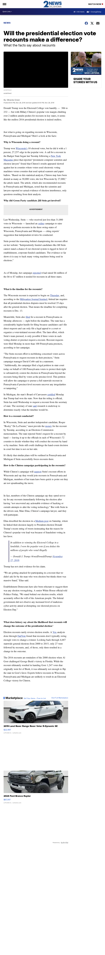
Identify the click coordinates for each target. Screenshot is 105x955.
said (35, 405)
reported (37, 272)
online (41, 223)
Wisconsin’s (21, 148)
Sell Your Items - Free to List (35, 698)
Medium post (41, 520)
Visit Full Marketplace (59, 698)
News (7, 23)
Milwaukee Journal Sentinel (33, 299)
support (37, 471)
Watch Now (95, 4)
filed (28, 316)
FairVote (22, 635)
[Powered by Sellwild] (64, 843)
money (48, 426)
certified (51, 394)
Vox (55, 632)
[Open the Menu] (4, 4)
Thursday (54, 295)
